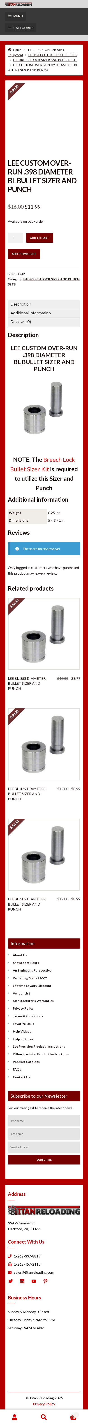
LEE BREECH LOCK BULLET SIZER (52, 55)
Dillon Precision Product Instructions (41, 1054)
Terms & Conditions (28, 1016)
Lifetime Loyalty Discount (32, 986)
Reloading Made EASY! (30, 978)
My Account (14, 1417)
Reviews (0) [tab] (21, 322)
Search (44, 1417)
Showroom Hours (26, 963)
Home (17, 50)
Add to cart (39, 238)
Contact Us (21, 1077)
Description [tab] (21, 304)
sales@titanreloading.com (34, 1272)
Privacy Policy (23, 1008)
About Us (20, 955)
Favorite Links (23, 1024)
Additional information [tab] (31, 313)
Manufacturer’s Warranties (33, 1001)
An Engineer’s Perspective (32, 970)
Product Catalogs (26, 1062)
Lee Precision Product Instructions (39, 1046)
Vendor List (21, 993)
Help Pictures (23, 1039)
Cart (68, 1413)
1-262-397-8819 (27, 1256)
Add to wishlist (24, 254)
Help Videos (22, 1031)
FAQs (17, 1069)
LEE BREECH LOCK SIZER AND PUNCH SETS (45, 60)
